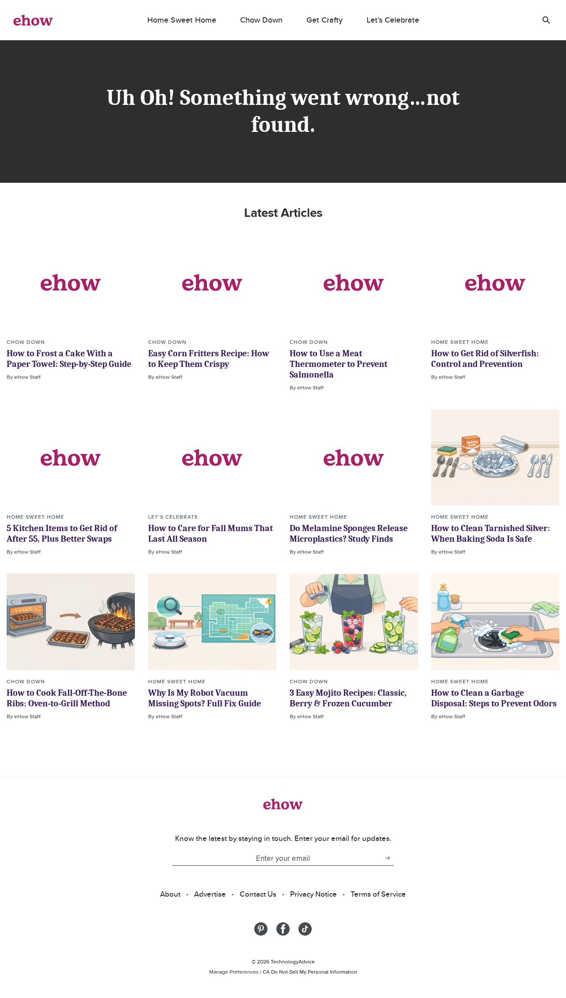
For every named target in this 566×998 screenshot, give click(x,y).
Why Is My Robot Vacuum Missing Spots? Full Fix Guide (204, 698)
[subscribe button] (387, 858)
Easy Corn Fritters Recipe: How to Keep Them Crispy (208, 358)
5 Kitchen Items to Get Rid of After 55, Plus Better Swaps (62, 533)
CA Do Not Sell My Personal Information (310, 971)
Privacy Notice (313, 894)
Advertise (210, 894)
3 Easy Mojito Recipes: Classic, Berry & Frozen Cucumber (348, 698)
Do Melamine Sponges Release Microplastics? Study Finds (349, 533)
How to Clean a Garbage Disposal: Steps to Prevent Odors (494, 698)
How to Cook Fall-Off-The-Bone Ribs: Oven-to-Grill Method (67, 698)
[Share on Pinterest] (261, 929)
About (170, 894)
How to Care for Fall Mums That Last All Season (210, 533)
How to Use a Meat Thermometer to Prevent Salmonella (338, 364)
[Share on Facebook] (283, 929)
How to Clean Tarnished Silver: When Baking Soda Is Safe (490, 533)
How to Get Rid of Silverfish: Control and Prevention (485, 358)
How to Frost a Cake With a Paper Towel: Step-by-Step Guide (69, 358)
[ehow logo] (33, 20)
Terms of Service (378, 894)
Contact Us (258, 894)
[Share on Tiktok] (305, 929)
